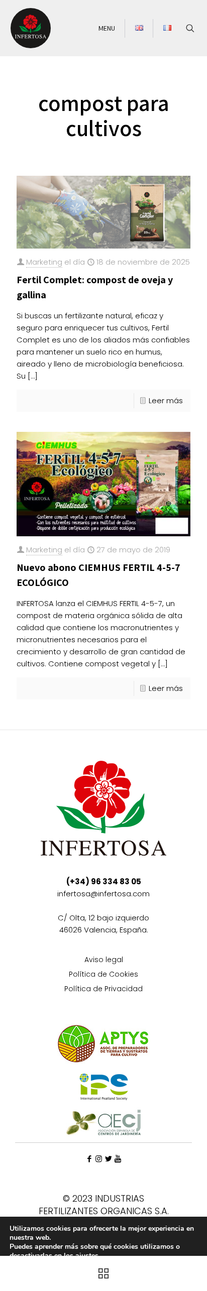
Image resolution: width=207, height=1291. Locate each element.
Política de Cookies (103, 975)
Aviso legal (103, 960)
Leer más (166, 400)
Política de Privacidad (103, 989)
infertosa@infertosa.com (103, 893)
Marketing (44, 262)
